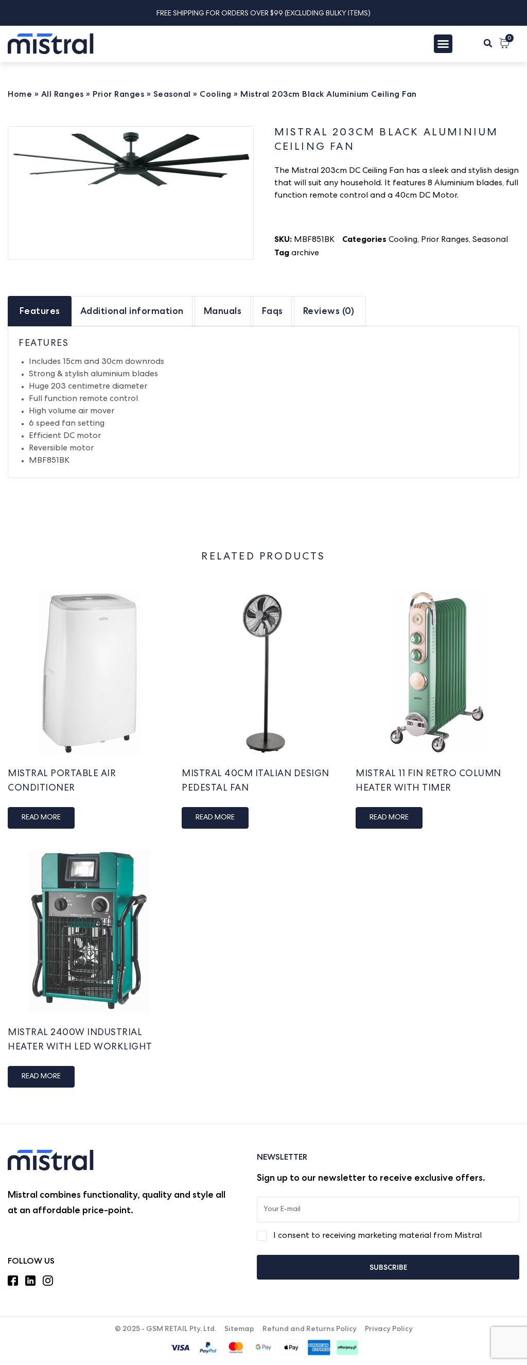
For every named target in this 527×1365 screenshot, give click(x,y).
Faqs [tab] (272, 311)
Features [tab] (40, 311)
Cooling (216, 94)
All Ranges (62, 94)
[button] (488, 43)
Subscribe (388, 1267)
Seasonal (172, 94)
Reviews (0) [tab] (329, 311)
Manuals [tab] (223, 311)
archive (305, 254)
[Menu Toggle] (443, 43)
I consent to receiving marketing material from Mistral (377, 1236)
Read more (41, 817)
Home (20, 94)
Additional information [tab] (132, 311)
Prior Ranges (118, 94)
